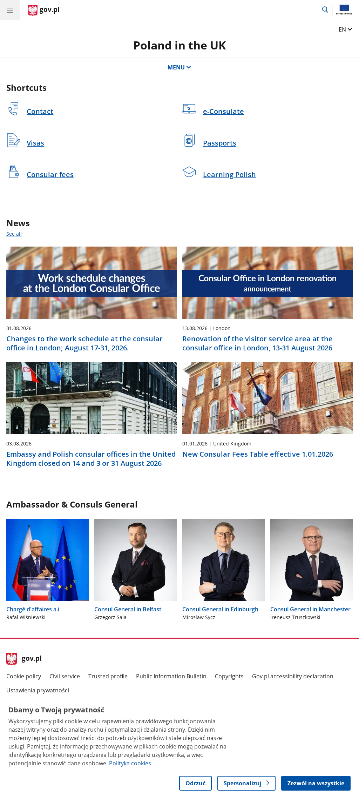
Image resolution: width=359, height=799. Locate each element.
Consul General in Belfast (127, 609)
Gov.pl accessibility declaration (292, 676)
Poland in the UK (179, 45)
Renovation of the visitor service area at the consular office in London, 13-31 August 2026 (257, 343)
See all (14, 233)
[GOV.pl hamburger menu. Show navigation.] (10, 10)
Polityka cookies (130, 763)
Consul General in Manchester (310, 609)
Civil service (64, 676)
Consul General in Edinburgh (220, 609)
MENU (176, 67)
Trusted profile (108, 676)
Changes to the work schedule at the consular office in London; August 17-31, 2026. (84, 343)
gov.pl (31, 659)
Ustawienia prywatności (37, 690)
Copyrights (229, 676)
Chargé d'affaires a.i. (33, 609)
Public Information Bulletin (171, 676)
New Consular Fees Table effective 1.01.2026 (257, 454)
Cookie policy (23, 676)
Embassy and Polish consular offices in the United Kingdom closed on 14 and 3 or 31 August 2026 (91, 459)
